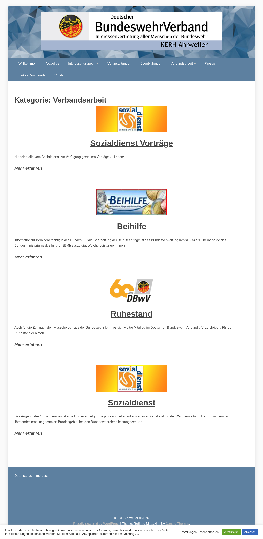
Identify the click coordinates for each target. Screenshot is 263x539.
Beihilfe (131, 226)
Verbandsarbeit (182, 63)
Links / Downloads (31, 75)
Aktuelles (52, 63)
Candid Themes (177, 523)
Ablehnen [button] (249, 531)
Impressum (43, 475)
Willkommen (27, 63)
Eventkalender (150, 63)
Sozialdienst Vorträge (131, 143)
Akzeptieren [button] (231, 531)
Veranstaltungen (119, 63)
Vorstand (60, 75)
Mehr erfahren (28, 168)
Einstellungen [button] (188, 532)
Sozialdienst (131, 402)
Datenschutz (23, 475)
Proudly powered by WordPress (96, 523)
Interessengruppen (82, 63)
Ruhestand (131, 313)
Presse (210, 63)
